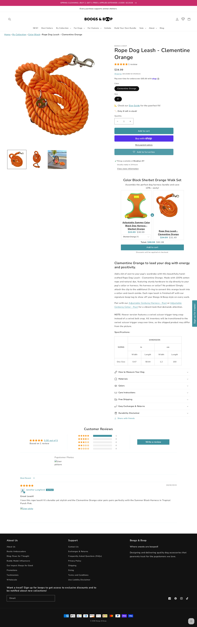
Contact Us (73, 546)
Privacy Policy (74, 561)
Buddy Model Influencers (18, 561)
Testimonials (12, 575)
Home (7, 34)
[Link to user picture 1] (26, 513)
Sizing (71, 570)
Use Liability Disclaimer (79, 579)
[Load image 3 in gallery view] (57, 159)
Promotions (12, 570)
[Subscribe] (52, 598)
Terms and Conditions (78, 575)
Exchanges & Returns (78, 551)
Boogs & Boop (101, 621)
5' (118, 99)
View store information (128, 168)
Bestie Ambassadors (16, 551)
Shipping (118, 74)
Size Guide (134, 105)
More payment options (144, 145)
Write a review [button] (153, 442)
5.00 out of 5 (51, 440)
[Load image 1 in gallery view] (16, 159)
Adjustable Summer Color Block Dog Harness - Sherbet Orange (136, 225)
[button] (10, 19)
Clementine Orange (126, 88)
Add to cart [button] (152, 247)
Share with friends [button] (126, 418)
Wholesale (12, 579)
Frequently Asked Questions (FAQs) (85, 556)
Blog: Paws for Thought (18, 556)
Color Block (34, 34)
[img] (27, 485)
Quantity (118, 116)
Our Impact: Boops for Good (20, 565)
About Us (11, 546)
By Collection (19, 34)
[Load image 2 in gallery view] (37, 159)
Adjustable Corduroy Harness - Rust (148, 303)
